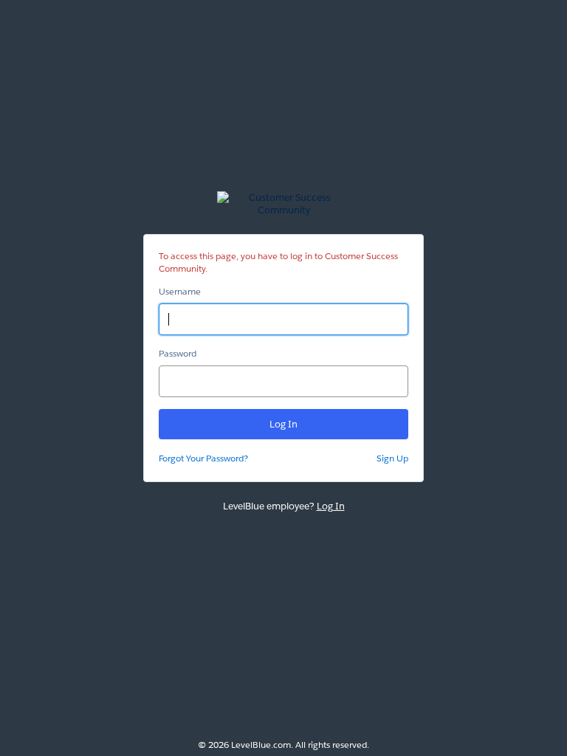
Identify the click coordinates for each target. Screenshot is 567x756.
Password (177, 353)
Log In (331, 506)
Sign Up (392, 458)
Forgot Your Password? (203, 458)
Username (180, 291)
